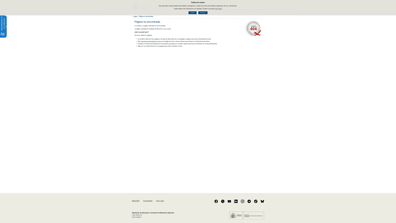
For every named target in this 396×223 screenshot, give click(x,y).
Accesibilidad (147, 201)
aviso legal (218, 8)
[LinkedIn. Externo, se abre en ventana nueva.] (236, 201)
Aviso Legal (160, 201)
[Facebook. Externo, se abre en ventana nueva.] (216, 201)
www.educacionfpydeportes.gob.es (151, 41)
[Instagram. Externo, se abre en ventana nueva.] (242, 201)
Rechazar (203, 12)
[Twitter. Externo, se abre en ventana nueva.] (222, 201)
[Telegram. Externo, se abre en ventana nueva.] (249, 201)
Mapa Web (135, 201)
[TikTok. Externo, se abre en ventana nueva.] (255, 201)
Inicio (135, 16)
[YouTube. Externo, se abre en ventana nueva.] (229, 201)
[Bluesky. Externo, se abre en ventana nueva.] (262, 201)
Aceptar (192, 12)
